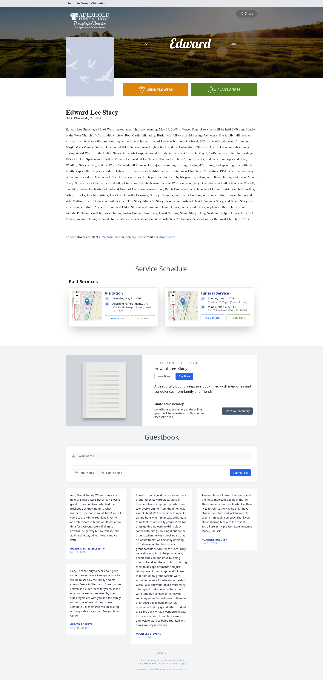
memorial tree (110, 236)
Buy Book (184, 376)
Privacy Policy (151, 663)
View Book (164, 376)
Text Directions (117, 318)
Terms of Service (171, 663)
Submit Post (240, 472)
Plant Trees (143, 318)
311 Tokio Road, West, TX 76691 (227, 310)
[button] (87, 302)
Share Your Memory (237, 411)
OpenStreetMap (165, 669)
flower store (167, 236)
